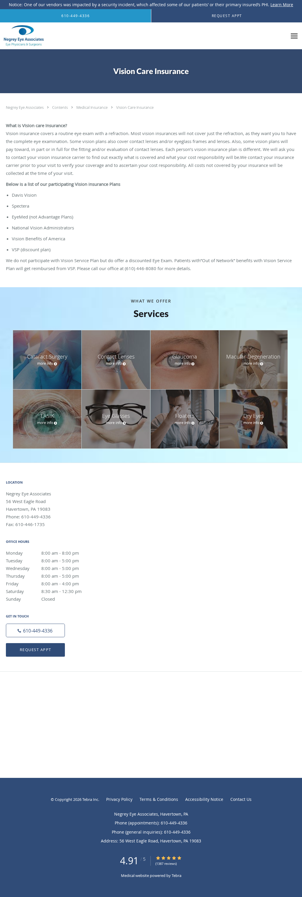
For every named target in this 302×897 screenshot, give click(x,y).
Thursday (42, 576)
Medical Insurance (92, 107)
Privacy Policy (119, 799)
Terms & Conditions (158, 799)
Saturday (44, 591)
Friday (42, 583)
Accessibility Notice (204, 799)
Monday (42, 553)
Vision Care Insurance (135, 107)
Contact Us (241, 799)
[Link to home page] (22, 36)
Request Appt (35, 649)
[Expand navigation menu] (294, 36)
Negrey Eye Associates (25, 107)
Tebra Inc (90, 799)
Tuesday (42, 561)
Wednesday (42, 568)
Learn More (281, 4)
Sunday (30, 599)
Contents (60, 107)
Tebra (176, 875)
